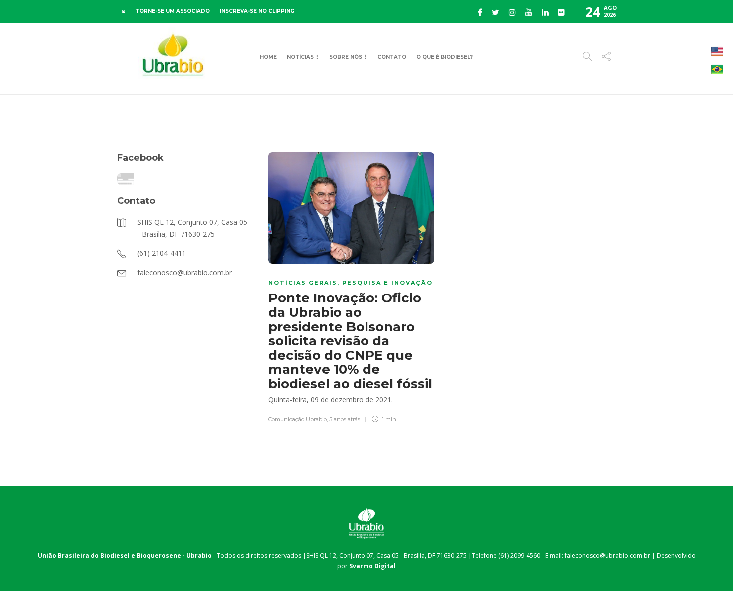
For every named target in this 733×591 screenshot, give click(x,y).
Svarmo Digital (372, 566)
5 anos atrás (344, 419)
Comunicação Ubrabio (297, 419)
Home (268, 57)
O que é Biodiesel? (444, 57)
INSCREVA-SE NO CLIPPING (257, 11)
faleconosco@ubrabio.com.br (607, 555)
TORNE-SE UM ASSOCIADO (172, 11)
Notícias (300, 57)
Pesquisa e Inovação (387, 282)
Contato (391, 57)
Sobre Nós (345, 57)
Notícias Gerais (302, 282)
